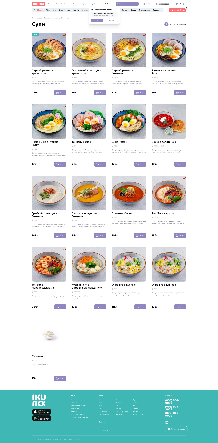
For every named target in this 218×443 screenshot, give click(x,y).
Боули (133, 10)
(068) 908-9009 (172, 401)
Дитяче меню (144, 10)
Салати (125, 10)
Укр (83, 4)
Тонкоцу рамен (81, 142)
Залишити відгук (178, 429)
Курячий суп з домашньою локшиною (87, 286)
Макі (117, 406)
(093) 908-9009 (172, 408)
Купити (62, 92)
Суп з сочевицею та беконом (84, 215)
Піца (48, 10)
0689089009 (164, 4)
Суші (54, 10)
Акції (41, 10)
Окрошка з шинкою (164, 284)
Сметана (37, 356)
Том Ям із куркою (163, 213)
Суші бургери (64, 10)
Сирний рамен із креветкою (42, 72)
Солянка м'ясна (122, 213)
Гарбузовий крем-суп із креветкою (86, 72)
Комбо (76, 10)
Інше (100, 428)
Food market (103, 431)
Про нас (51, 4)
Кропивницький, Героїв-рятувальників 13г (47, 18)
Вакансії (59, 4)
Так (97, 20)
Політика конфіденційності (81, 417)
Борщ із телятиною (164, 142)
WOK (135, 403)
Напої (101, 425)
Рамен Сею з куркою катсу (45, 143)
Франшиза (68, 4)
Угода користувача (78, 414)
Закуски (119, 414)
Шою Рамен (119, 142)
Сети (100, 403)
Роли (101, 406)
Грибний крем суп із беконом (44, 215)
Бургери (85, 10)
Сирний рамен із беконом (122, 72)
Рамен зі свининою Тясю (164, 72)
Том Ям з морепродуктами (43, 286)
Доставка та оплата (78, 406)
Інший (111, 20)
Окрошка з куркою (124, 284)
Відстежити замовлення (128, 4)
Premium (119, 400)
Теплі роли (103, 411)
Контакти (76, 4)
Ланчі (135, 406)
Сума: (177, 10)
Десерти (156, 10)
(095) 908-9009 (172, 414)
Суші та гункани (122, 411)
